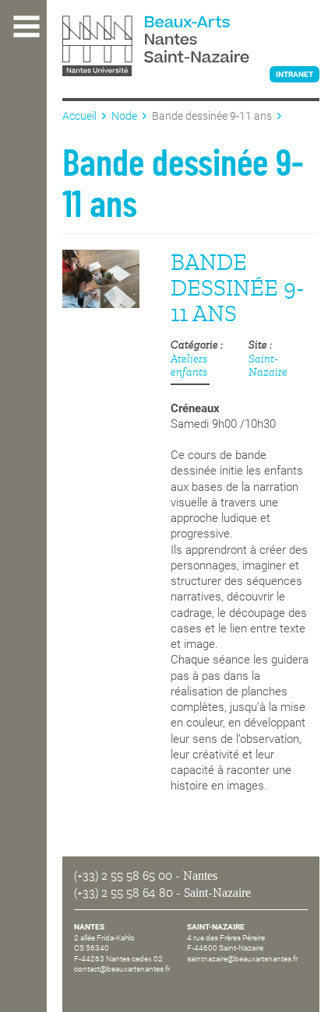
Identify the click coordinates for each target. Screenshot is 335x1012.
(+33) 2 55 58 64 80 (123, 893)
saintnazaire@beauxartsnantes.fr (242, 958)
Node (124, 116)
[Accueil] (190, 47)
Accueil (79, 116)
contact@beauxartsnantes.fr (122, 969)
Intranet (294, 74)
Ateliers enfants (189, 365)
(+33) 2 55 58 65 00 (123, 876)
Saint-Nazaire (268, 365)
